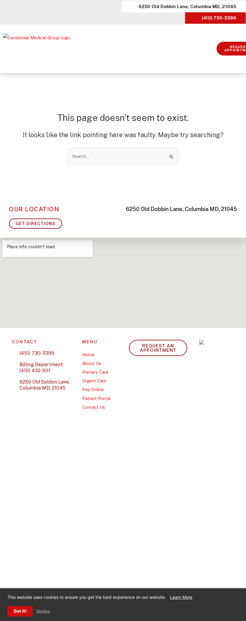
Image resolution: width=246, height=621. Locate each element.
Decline (43, 611)
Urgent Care (94, 380)
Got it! (20, 611)
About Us (91, 363)
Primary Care (95, 372)
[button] (212, 49)
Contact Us (93, 407)
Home (88, 354)
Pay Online (93, 389)
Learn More (181, 597)
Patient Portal (96, 398)
